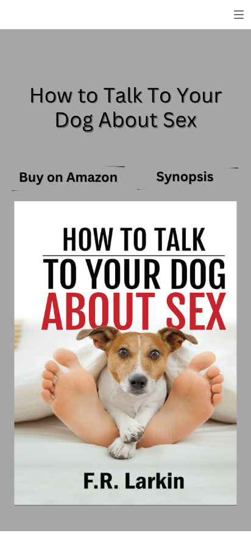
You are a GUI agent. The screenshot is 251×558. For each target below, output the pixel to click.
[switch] (239, 14)
